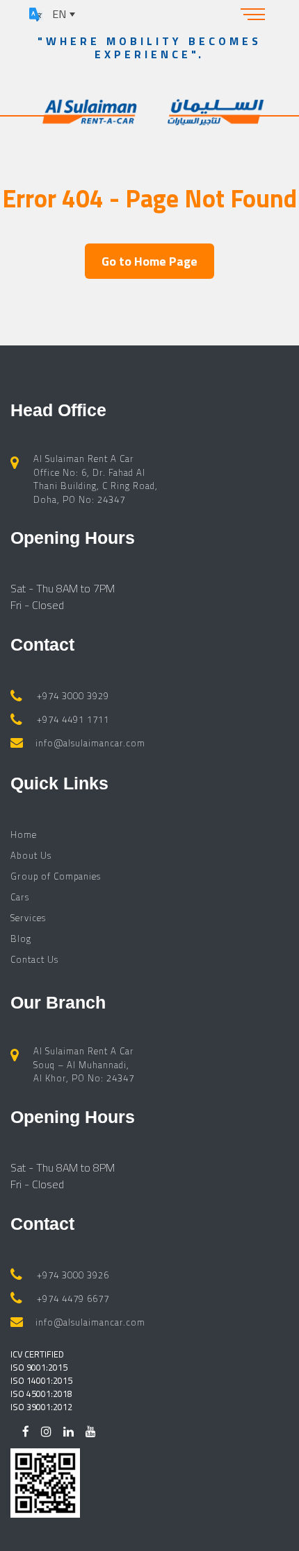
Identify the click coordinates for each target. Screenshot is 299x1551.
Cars (19, 897)
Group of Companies (55, 876)
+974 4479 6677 (73, 1298)
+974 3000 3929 (73, 696)
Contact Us (34, 959)
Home (23, 834)
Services (28, 918)
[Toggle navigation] (253, 14)
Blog (20, 938)
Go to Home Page (149, 261)
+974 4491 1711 (73, 719)
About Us (30, 855)
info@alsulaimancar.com (90, 743)
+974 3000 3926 (73, 1275)
